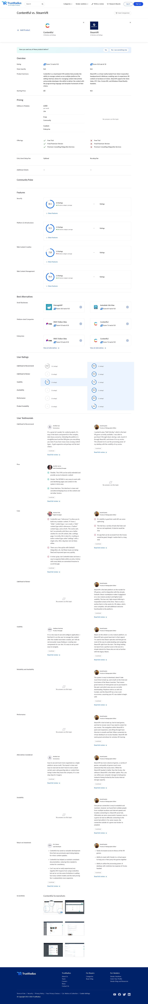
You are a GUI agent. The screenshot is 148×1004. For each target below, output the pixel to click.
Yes (106, 50)
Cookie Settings (85, 993)
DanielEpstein (103, 426)
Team (64, 979)
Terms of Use (21, 993)
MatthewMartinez (58, 628)
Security (30, 993)
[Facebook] (119, 994)
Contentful (48, 32)
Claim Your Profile (116, 979)
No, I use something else (119, 50)
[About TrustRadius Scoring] (44, 64)
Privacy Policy (39, 993)
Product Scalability (23, 406)
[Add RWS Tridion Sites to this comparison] (81, 324)
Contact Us (65, 986)
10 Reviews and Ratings (96, 35)
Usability (19, 382)
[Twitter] (124, 994)
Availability (20, 390)
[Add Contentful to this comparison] (127, 324)
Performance (21, 398)
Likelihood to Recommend (25, 366)
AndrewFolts (56, 512)
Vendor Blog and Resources (119, 981)
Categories (67, 4)
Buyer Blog (89, 979)
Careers (64, 981)
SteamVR (94, 32)
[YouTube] (114, 994)
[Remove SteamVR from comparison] (130, 22)
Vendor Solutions (115, 976)
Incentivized (51, 450)
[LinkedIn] (129, 994)
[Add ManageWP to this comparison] (81, 307)
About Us (65, 976)
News (63, 984)
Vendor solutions (81, 4)
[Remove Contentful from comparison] (83, 22)
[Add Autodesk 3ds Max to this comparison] (127, 307)
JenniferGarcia (57, 466)
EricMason (56, 844)
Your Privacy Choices (53, 993)
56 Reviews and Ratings (49, 35)
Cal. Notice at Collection (70, 993)
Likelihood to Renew (23, 374)
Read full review (52, 455)
